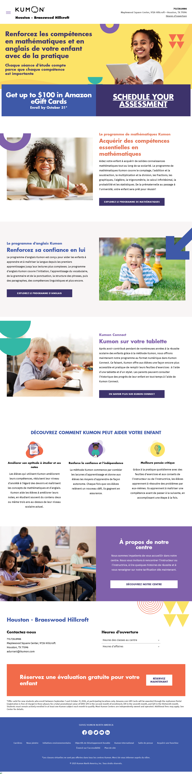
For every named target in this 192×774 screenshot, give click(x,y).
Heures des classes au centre (120, 640)
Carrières (18, 743)
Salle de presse (145, 743)
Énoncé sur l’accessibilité (88, 748)
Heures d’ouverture (176, 16)
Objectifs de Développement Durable (92, 743)
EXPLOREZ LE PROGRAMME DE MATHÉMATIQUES (132, 201)
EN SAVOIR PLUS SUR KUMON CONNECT (132, 394)
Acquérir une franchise (167, 743)
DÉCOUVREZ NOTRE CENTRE (144, 584)
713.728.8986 (180, 9)
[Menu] (9, 13)
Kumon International (124, 743)
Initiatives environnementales (57, 743)
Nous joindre (32, 743)
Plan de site (110, 748)
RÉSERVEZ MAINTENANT (159, 680)
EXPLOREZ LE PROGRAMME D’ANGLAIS (39, 293)
